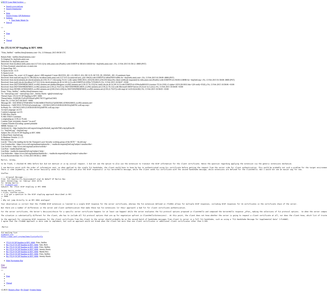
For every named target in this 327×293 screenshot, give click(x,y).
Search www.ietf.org (14, 6)
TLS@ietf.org (7, 235)
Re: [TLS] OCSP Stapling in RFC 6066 (22, 245)
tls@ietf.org (11, 185)
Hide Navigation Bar (14, 261)
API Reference (24, 16)
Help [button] (8, 13)
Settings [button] (9, 18)
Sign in (9, 22)
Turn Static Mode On (19, 20)
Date (8, 33)
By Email (24, 290)
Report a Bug (14, 290)
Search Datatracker (13, 9)
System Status (35, 290)
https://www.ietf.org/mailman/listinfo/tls (22, 236)
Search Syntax (12, 16)
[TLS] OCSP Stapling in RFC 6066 (20, 242)
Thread (9, 40)
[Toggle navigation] (25, 2)
